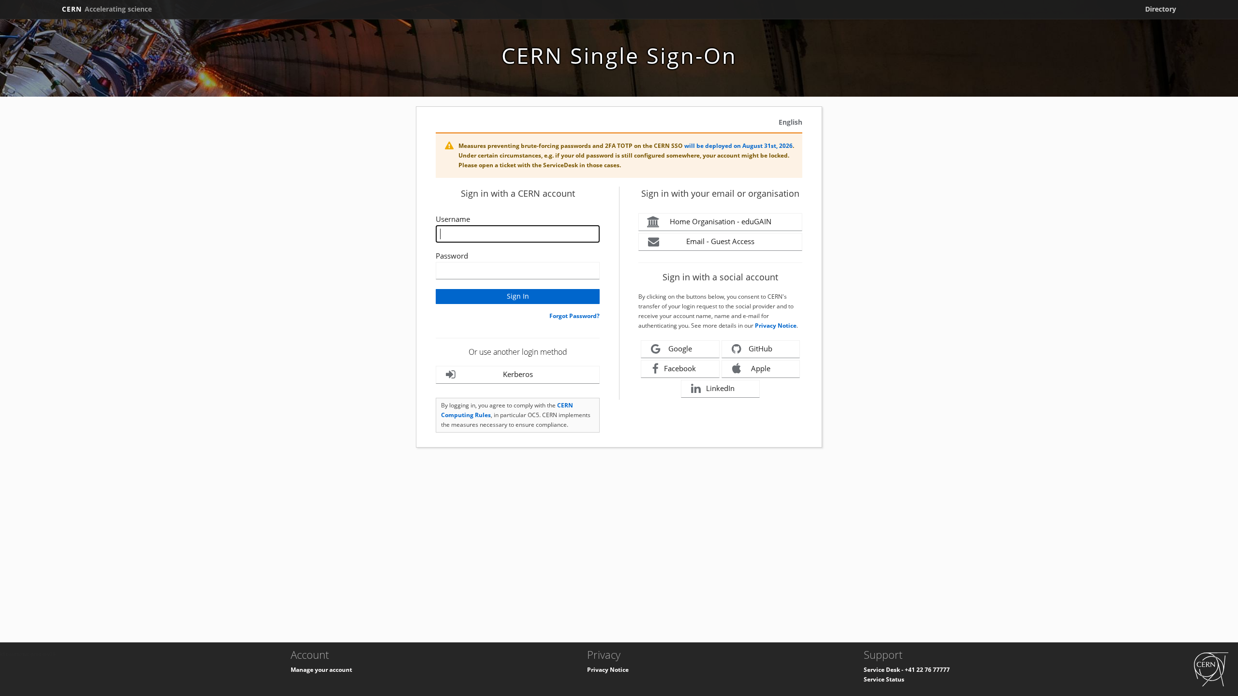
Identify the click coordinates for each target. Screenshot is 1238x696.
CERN (107, 9)
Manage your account (321, 670)
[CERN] (1211, 669)
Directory (1160, 9)
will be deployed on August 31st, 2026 (738, 146)
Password (452, 256)
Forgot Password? (574, 316)
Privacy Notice (775, 325)
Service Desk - (884, 670)
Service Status (884, 679)
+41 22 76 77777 (927, 670)
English (790, 122)
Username (453, 219)
